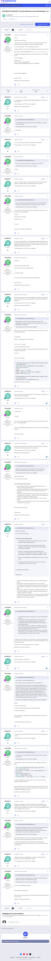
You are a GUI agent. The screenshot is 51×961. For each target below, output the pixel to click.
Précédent (6, 29)
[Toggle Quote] (16, 119)
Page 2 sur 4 (29, 29)
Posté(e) (18, 35)
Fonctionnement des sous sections (10, 941)
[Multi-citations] (15, 85)
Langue (12, 957)
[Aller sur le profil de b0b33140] (3, 15)
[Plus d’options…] (47, 35)
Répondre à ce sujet (42, 24)
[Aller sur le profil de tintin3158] (8, 40)
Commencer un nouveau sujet (26, 24)
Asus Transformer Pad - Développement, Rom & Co (27, 16)
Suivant (20, 29)
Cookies (38, 957)
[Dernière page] (24, 30)
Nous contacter (32, 957)
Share (5, 19)
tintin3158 (8, 35)
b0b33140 (10, 15)
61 (8, 108)
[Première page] (3, 30)
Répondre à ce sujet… (14, 922)
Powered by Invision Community (25, 959)
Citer (18, 84)
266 (8, 46)
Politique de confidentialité (22, 957)
